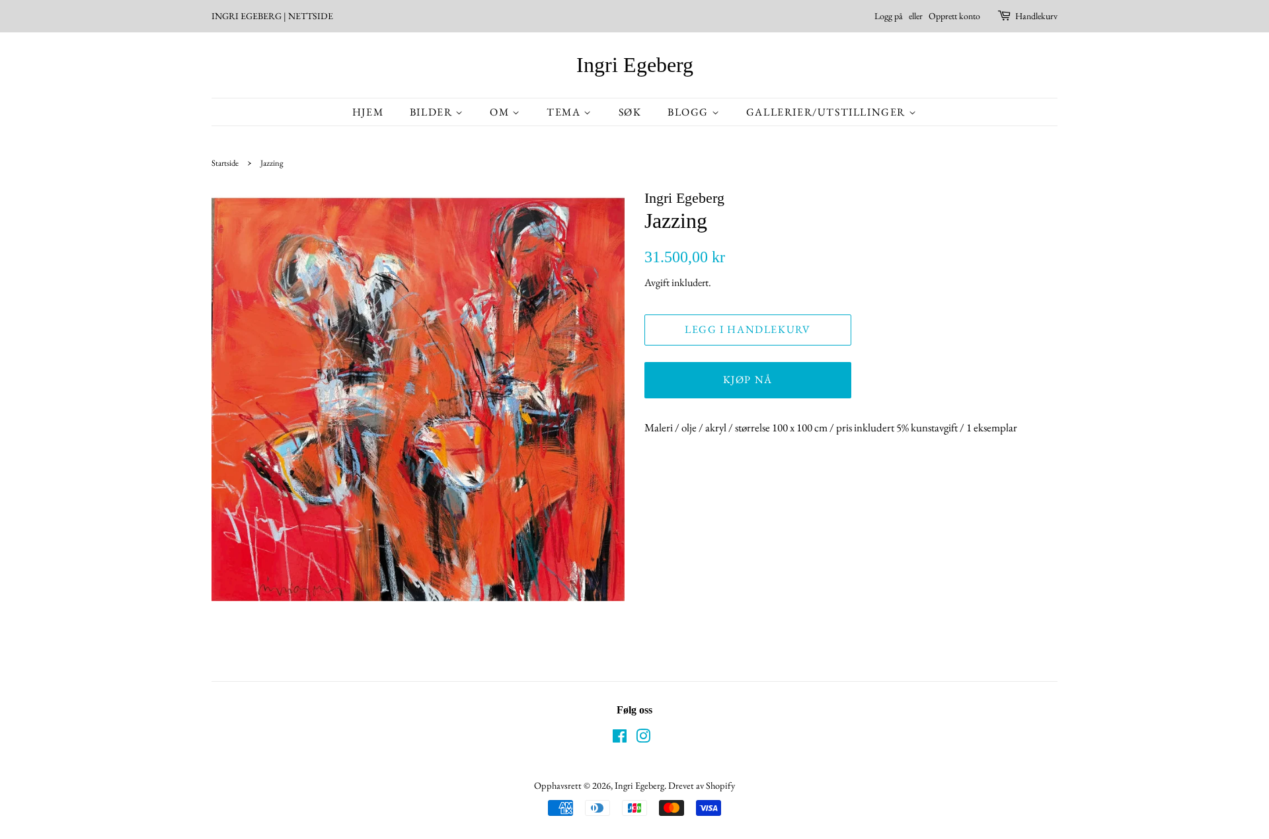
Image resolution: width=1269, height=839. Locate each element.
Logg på (888, 16)
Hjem (367, 112)
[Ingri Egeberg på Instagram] (643, 738)
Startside (225, 162)
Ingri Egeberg (634, 65)
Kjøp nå (748, 379)
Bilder (432, 112)
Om (501, 112)
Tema (565, 112)
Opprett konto (954, 16)
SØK (630, 112)
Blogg (690, 112)
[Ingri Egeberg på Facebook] (619, 738)
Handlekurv (1036, 16)
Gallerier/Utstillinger (827, 112)
